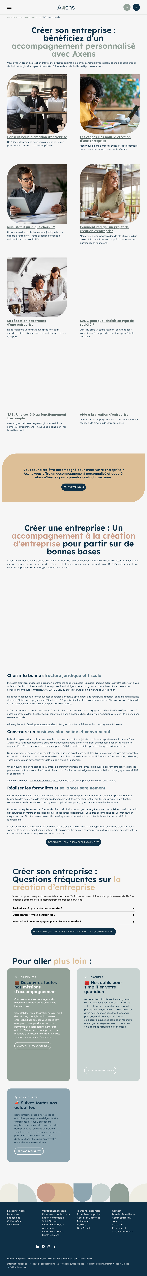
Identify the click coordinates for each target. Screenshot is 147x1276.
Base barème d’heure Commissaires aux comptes (123, 1218)
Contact (116, 1210)
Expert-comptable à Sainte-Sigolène (53, 1233)
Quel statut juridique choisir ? (31, 227)
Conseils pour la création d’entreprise (37, 137)
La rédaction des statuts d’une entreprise (26, 322)
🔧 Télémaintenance (16, 1267)
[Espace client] (136, 7)
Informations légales (17, 1263)
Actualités (117, 1224)
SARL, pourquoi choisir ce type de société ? (107, 322)
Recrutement (119, 1228)
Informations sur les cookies (70, 1263)
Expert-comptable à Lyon (56, 1214)
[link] (37, 1246)
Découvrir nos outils (100, 1070)
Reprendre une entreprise (43, 780)
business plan (17, 739)
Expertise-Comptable (88, 1214)
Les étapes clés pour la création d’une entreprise (105, 139)
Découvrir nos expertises (33, 1045)
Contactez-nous (73, 487)
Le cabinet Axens (16, 1210)
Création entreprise (122, 1231)
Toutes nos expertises (88, 1210)
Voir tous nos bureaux (54, 1210)
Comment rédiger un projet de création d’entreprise (104, 229)
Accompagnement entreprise (28, 17)
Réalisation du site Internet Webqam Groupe (107, 1263)
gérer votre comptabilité (105, 809)
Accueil (10, 17)
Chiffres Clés (14, 1221)
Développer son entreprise (41, 724)
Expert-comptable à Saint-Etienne (53, 1219)
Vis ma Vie (13, 1224)
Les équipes (13, 1217)
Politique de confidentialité (42, 1263)
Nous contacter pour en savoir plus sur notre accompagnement (73, 931)
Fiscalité (81, 1224)
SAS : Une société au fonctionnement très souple (36, 416)
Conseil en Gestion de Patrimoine (88, 1219)
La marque (13, 1214)
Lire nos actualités (29, 1151)
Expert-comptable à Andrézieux (53, 1226)
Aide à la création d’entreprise (104, 414)
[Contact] (126, 7)
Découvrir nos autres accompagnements (73, 842)
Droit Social (83, 1228)
